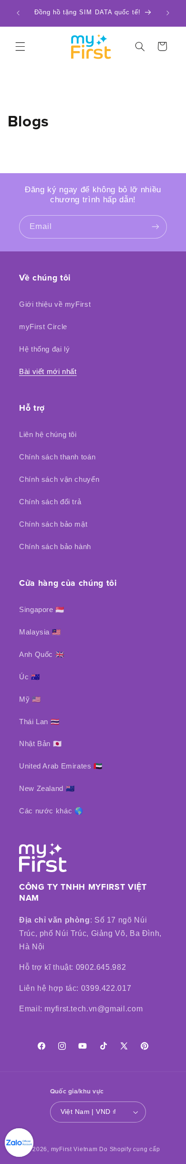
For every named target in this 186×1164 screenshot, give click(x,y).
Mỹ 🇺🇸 (30, 699)
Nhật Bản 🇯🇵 (40, 744)
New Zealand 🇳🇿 (46, 788)
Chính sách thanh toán (57, 457)
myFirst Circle (43, 327)
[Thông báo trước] (18, 12)
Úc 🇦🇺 (29, 677)
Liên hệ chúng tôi (48, 434)
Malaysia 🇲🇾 (40, 632)
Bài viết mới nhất (48, 371)
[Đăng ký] (155, 227)
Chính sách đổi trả (50, 502)
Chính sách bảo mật (53, 524)
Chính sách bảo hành (55, 547)
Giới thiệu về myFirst (55, 304)
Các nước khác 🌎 (51, 811)
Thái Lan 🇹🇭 (39, 722)
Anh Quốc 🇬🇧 (41, 654)
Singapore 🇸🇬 (41, 609)
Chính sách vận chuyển (59, 479)
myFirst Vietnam (74, 1149)
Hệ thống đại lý (44, 349)
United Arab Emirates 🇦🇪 (61, 766)
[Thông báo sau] (167, 12)
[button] (20, 46)
